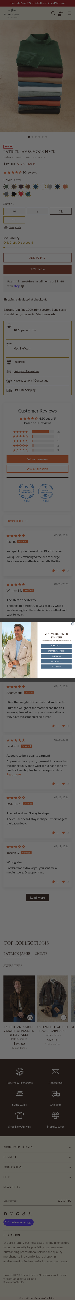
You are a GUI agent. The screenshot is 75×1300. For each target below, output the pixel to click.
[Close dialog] (72, 624)
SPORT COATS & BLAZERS (56, 651)
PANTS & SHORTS (56, 661)
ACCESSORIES (56, 666)
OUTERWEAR (56, 656)
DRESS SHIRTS (56, 646)
